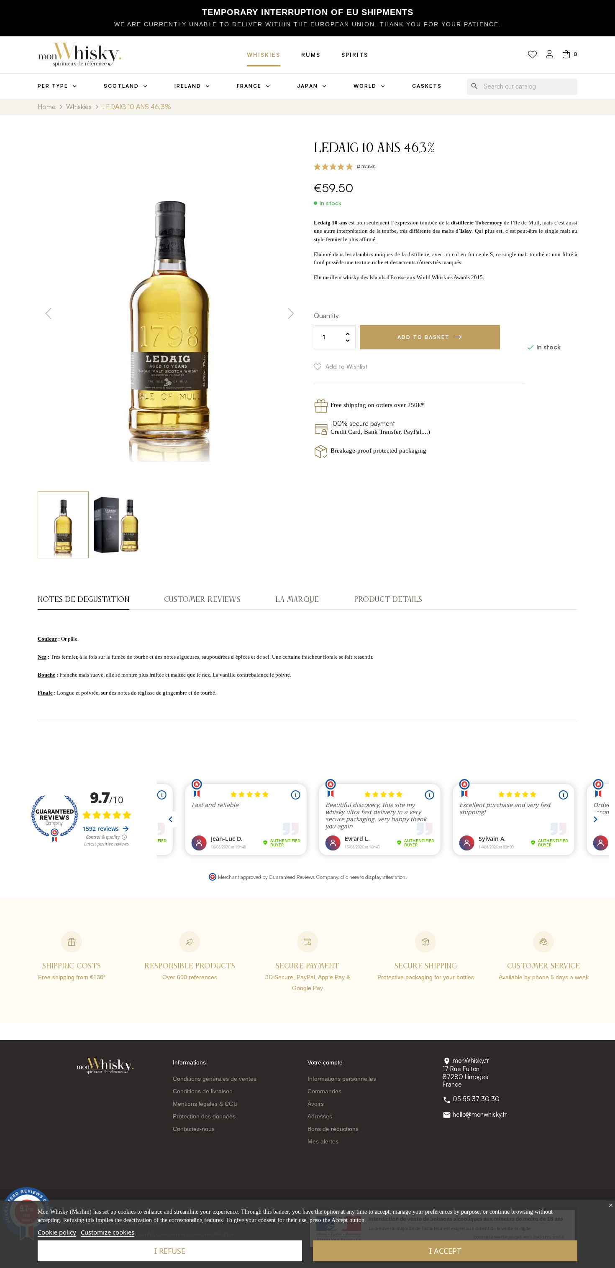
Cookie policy (57, 1232)
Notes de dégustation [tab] (83, 599)
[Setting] (550, 55)
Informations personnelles (342, 1078)
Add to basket (423, 337)
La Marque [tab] (297, 599)
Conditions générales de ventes (214, 1078)
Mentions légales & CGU (205, 1103)
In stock (330, 203)
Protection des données (204, 1116)
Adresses (320, 1116)
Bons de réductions (333, 1128)
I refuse (169, 1251)
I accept (445, 1251)
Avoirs (316, 1103)
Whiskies (263, 54)
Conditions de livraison (203, 1091)
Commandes (324, 1091)
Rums (310, 54)
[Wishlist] (532, 55)
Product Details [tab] (388, 599)
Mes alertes (323, 1141)
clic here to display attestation (373, 876)
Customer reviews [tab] (202, 599)
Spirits (354, 54)
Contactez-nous (194, 1128)
